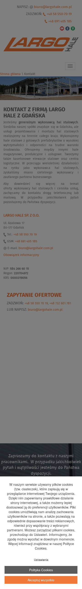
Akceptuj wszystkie (41, 580)
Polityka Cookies (41, 570)
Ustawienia (41, 560)
